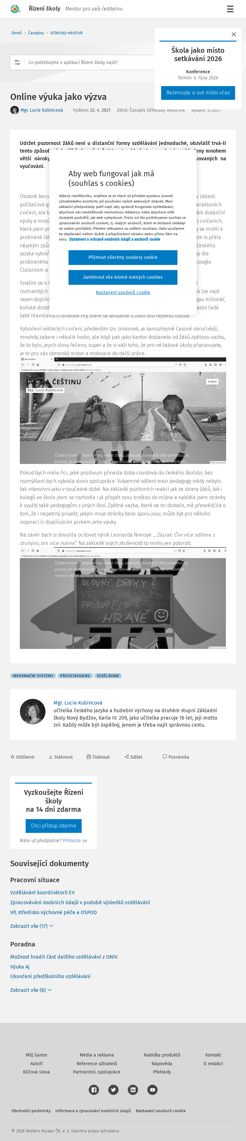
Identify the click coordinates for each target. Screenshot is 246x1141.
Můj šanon (36, 1055)
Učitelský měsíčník (66, 33)
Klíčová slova (36, 1072)
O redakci (213, 1063)
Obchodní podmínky (31, 1110)
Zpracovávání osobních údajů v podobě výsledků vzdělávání (80, 902)
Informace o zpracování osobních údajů (93, 1110)
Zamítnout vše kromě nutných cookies (123, 277)
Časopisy (36, 33)
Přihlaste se (75, 840)
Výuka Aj (19, 967)
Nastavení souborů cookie (161, 1110)
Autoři (36, 1063)
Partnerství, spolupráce (96, 1072)
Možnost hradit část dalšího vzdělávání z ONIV (64, 957)
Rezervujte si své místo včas (198, 93)
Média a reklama (97, 1055)
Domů (17, 33)
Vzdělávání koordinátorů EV (42, 893)
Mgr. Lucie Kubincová (41, 110)
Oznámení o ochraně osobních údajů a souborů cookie (114, 239)
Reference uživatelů (97, 1063)
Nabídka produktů (162, 1055)
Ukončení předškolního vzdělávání (50, 976)
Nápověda (162, 1063)
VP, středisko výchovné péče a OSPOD (53, 912)
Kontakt (213, 1055)
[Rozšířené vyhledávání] (17, 62)
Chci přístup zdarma (53, 826)
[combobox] (123, 62)
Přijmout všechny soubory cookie (123, 257)
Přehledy (162, 1072)
